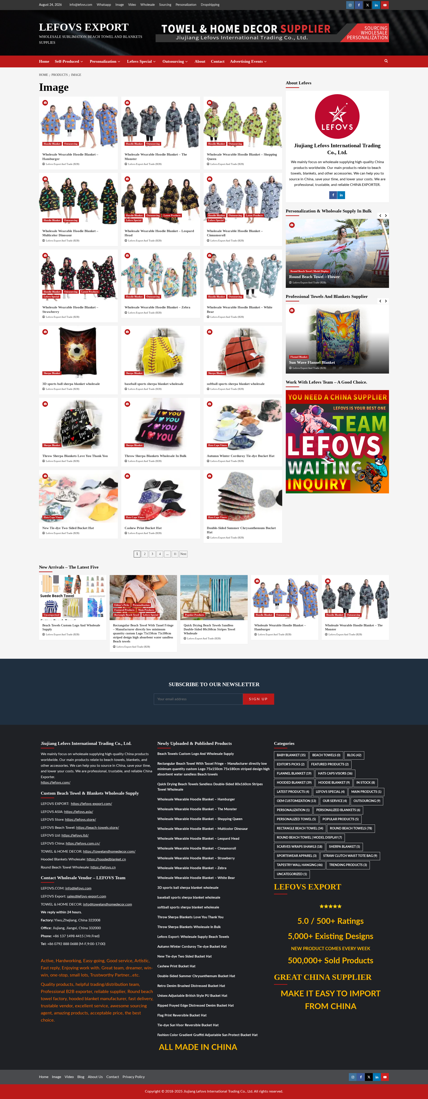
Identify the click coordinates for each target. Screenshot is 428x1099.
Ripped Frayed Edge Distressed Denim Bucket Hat (195, 1005)
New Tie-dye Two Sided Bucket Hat (68, 528)
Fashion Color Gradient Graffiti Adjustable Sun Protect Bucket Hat (207, 1035)
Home (44, 61)
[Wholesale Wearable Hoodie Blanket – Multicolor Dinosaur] (78, 199)
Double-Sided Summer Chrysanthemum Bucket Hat (196, 976)
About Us (95, 1077)
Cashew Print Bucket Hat (143, 528)
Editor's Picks (121, 605)
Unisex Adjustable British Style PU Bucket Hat (192, 995)
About (200, 61)
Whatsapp (104, 4)
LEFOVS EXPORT (84, 27)
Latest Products (172, 215)
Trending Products (348, 865)
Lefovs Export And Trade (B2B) (62, 164)
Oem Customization (296, 801)
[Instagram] (350, 5)
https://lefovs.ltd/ (75, 835)
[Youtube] (385, 5)
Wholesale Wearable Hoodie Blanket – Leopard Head (198, 838)
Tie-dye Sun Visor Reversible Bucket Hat (188, 1025)
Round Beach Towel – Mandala (316, 276)
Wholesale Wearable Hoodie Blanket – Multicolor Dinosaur (202, 829)
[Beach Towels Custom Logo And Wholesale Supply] (72, 597)
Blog (354, 755)
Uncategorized (51, 614)
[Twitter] (367, 5)
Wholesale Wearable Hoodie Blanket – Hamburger (196, 799)
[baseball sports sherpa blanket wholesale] (160, 352)
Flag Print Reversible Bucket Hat (182, 1015)
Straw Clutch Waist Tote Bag (350, 856)
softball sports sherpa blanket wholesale (236, 384)
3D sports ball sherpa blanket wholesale (71, 384)
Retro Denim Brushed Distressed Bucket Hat (191, 986)
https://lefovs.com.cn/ (83, 843)
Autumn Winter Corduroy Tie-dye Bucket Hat (240, 456)
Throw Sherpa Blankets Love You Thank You (75, 456)
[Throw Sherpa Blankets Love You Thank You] (78, 424)
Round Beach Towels (351, 828)
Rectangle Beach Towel (126, 614)
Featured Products (124, 610)
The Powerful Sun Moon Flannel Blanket (324, 362)
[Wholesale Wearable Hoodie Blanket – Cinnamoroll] (243, 199)
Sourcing (165, 4)
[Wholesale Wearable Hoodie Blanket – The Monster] (160, 123)
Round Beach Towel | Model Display (309, 271)
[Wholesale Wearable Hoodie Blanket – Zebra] (160, 275)
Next (183, 554)
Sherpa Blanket (52, 373)
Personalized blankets (338, 810)
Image (119, 4)
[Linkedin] (376, 5)
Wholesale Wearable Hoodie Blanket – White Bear (196, 878)
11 (175, 554)
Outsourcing (173, 61)
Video (132, 4)
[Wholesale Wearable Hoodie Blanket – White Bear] (243, 275)
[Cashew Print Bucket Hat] (160, 496)
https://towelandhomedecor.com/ (109, 851)
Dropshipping (210, 4)
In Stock (365, 782)
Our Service (335, 801)
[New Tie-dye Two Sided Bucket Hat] (78, 496)
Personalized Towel (296, 819)
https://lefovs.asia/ (78, 812)
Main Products (146, 610)
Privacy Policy (134, 1077)
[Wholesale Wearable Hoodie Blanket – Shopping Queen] (243, 123)
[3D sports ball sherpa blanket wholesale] (78, 352)
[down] (81, 62)
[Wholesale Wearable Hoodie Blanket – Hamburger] (78, 123)
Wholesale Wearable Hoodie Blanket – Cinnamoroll (196, 848)
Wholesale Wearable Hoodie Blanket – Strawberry (196, 858)
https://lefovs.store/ (80, 819)
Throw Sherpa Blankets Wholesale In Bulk (155, 456)
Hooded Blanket (294, 782)
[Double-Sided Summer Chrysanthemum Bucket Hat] (243, 496)
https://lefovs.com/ (55, 782)
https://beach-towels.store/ (97, 827)
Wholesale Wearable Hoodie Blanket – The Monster (197, 809)
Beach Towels (326, 755)
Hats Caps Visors (217, 445)
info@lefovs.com (81, 4)
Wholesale (147, 4)
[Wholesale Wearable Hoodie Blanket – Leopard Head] (160, 199)
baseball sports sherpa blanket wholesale (154, 384)
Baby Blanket (291, 755)
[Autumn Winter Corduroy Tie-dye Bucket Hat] (243, 424)
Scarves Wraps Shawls (299, 846)
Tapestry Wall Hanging (300, 865)
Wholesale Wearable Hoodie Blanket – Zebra (157, 307)
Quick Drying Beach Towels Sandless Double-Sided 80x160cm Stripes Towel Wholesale (209, 629)
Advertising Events (246, 61)
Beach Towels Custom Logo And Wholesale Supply (195, 754)
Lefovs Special (139, 61)
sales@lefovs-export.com (86, 896)
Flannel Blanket (298, 356)
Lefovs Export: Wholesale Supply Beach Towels (193, 937)
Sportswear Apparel (297, 856)
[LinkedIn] (341, 195)
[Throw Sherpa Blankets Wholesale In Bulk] (160, 424)
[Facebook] (359, 5)
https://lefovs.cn (103, 867)
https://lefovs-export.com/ (91, 804)
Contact (217, 61)
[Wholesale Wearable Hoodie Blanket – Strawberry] (78, 275)
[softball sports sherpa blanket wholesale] (243, 352)
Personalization (186, 4)
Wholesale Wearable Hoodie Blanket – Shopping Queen (199, 819)
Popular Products (194, 614)
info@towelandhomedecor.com (107, 904)
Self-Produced (67, 61)
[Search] (386, 61)
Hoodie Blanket (52, 143)
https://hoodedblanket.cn (106, 859)
